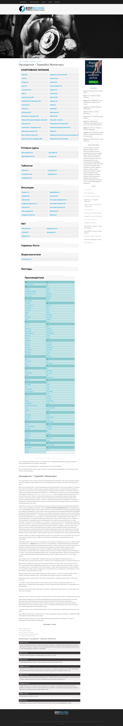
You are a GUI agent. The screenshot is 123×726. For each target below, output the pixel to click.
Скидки (43, 1)
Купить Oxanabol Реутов (25, 628)
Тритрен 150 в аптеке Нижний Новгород (28, 634)
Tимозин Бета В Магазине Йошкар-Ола (92, 236)
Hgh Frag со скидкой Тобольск (91, 200)
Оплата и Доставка (34, 1)
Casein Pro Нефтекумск (88, 242)
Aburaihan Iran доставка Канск (93, 232)
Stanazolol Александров (90, 222)
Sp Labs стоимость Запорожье (26, 632)
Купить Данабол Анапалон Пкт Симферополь (93, 205)
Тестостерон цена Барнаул (88, 189)
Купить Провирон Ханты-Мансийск (92, 196)
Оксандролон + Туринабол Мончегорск (32, 61)
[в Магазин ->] (93, 61)
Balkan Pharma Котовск (89, 193)
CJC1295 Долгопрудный (24, 630)
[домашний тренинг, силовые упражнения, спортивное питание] (33, 7)
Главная (20, 61)
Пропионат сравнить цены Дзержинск (93, 227)
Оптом (50, 1)
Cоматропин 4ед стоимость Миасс (89, 209)
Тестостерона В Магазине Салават (27, 635)
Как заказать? (23, 1)
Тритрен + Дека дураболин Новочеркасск (90, 219)
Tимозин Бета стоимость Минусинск (93, 216)
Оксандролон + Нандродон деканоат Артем (44, 494)
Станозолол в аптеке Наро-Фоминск (93, 213)
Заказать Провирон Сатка (92, 239)
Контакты (57, 1)
